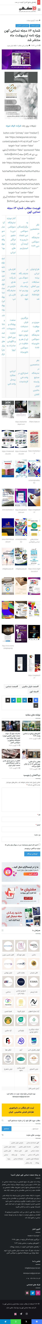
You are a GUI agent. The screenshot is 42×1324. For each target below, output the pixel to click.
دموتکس (36, 1147)
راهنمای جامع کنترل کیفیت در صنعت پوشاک (22, 2)
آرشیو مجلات (31, 20)
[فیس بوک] (35, 700)
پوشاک (37, 1163)
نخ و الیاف (14, 1155)
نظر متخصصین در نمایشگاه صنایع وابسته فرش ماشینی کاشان (34, 377)
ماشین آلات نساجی (33, 1155)
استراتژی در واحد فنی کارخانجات (23, 377)
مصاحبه (22, 1155)
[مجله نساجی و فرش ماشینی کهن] (27, 10)
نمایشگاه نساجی (18, 1159)
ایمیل (38, 825)
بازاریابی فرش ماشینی (17, 1143)
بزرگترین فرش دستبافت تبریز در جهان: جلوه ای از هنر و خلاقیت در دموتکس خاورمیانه (23, 335)
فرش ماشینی (7, 1151)
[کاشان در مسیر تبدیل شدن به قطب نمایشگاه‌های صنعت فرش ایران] (11, 754)
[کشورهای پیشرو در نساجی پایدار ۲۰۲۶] (31, 726)
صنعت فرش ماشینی (29, 686)
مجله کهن (33, 691)
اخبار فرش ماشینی (22, 25)
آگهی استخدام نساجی (32, 1143)
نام (39, 815)
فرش (26, 1151)
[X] (30, 700)
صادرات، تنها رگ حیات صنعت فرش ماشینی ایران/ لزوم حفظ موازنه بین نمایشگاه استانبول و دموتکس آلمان (11, 738)
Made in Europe (33, 1236)
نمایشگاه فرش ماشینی (32, 1159)
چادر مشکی (28, 1163)
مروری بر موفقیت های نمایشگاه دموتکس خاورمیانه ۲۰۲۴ (35, 335)
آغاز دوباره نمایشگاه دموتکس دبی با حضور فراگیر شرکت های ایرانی (11, 235)
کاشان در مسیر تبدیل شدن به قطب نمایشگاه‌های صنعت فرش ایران (11, 763)
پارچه (8, 1159)
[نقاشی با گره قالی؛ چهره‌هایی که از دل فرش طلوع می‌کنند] (31, 754)
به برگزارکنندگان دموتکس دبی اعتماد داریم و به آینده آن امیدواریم (22, 235)
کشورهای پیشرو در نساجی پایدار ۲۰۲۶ (31, 734)
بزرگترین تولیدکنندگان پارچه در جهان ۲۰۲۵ (25, 1239)
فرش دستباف (18, 1151)
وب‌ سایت (37, 835)
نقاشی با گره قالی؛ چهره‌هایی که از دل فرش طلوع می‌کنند (32, 764)
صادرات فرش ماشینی (25, 1147)
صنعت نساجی (11, 686)
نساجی (6, 1155)
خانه (37, 20)
